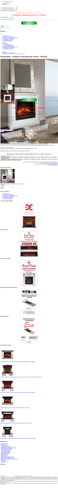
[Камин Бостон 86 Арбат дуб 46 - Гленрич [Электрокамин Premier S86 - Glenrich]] (7, 421)
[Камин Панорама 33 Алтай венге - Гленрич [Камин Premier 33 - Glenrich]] (7, 406)
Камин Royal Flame (4, 453)
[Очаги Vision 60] (29, 244)
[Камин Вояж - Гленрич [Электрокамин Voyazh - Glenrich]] (7, 182)
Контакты (5, 4)
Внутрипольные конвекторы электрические (9, 458)
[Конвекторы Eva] (29, 330)
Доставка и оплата (6, 3)
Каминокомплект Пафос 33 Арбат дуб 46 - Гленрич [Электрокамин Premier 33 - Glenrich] (17, 361)
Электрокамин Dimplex (5, 451)
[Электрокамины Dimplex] (29, 215)
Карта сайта (3, 459)
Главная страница (4, 443)
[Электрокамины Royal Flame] (29, 273)
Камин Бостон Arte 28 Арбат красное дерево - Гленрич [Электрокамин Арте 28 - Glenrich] (17, 392)
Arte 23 (11, 147)
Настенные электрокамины (8, 36)
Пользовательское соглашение (21, 480)
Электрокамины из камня (8, 39)
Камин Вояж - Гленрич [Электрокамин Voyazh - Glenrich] (11, 183)
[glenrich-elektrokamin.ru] (9, 10)
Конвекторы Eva (4, 454)
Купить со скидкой (4, 129)
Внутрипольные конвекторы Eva (7, 456)
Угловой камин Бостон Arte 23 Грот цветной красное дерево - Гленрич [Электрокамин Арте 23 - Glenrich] (20, 376)
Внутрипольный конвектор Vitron (7, 457)
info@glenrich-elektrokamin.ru (52, 164)
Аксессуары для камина (7, 1)
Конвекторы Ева (4, 455)
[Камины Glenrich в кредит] (29, 23)
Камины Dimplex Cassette (6, 452)
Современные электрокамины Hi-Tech (10, 37)
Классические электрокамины (8, 38)
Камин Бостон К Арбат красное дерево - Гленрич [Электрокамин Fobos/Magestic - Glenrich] (18, 438)
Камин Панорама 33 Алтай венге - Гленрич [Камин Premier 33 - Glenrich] (14, 407)
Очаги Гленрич (6, 35)
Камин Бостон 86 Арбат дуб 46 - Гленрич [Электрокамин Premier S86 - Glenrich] (15, 422)
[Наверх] (0, 474)
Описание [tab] (5, 138)
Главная (4, 42)
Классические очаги (9, 44)
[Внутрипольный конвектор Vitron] (29, 302)
